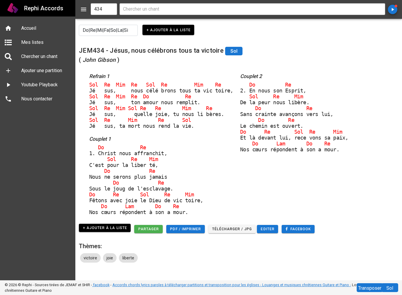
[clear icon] (110, 9)
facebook (100, 285)
